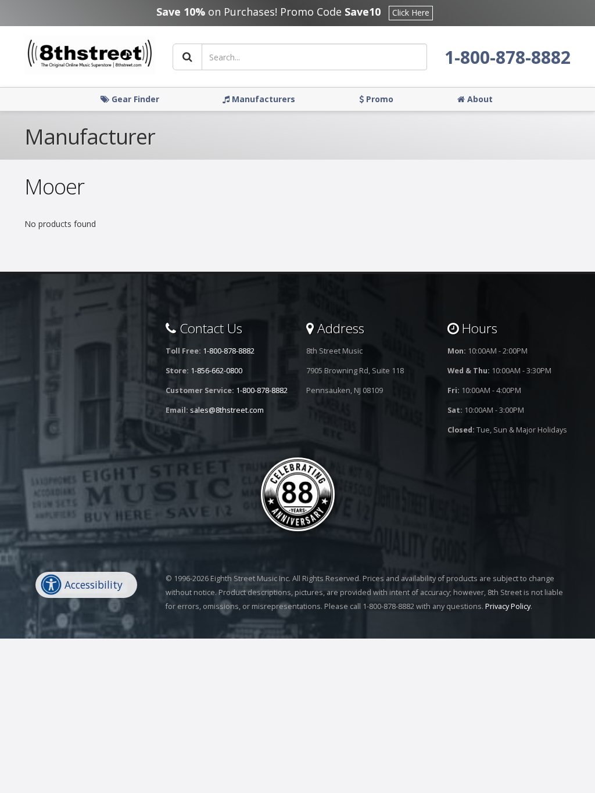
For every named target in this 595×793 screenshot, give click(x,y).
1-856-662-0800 (216, 371)
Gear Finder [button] (134, 98)
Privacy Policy (508, 606)
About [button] (479, 98)
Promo (378, 98)
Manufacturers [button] (262, 98)
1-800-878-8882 (508, 57)
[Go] (187, 57)
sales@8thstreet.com (227, 410)
